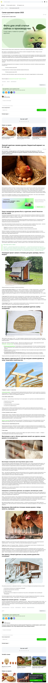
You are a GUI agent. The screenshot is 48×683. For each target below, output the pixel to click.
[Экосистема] (44, 2)
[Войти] (46, 2)
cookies (40, 675)
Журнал (3, 5)
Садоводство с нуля (21, 5)
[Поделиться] (27, 681)
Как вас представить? (6, 107)
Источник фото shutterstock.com (9, 285)
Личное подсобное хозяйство (11, 5)
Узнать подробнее (33, 678)
